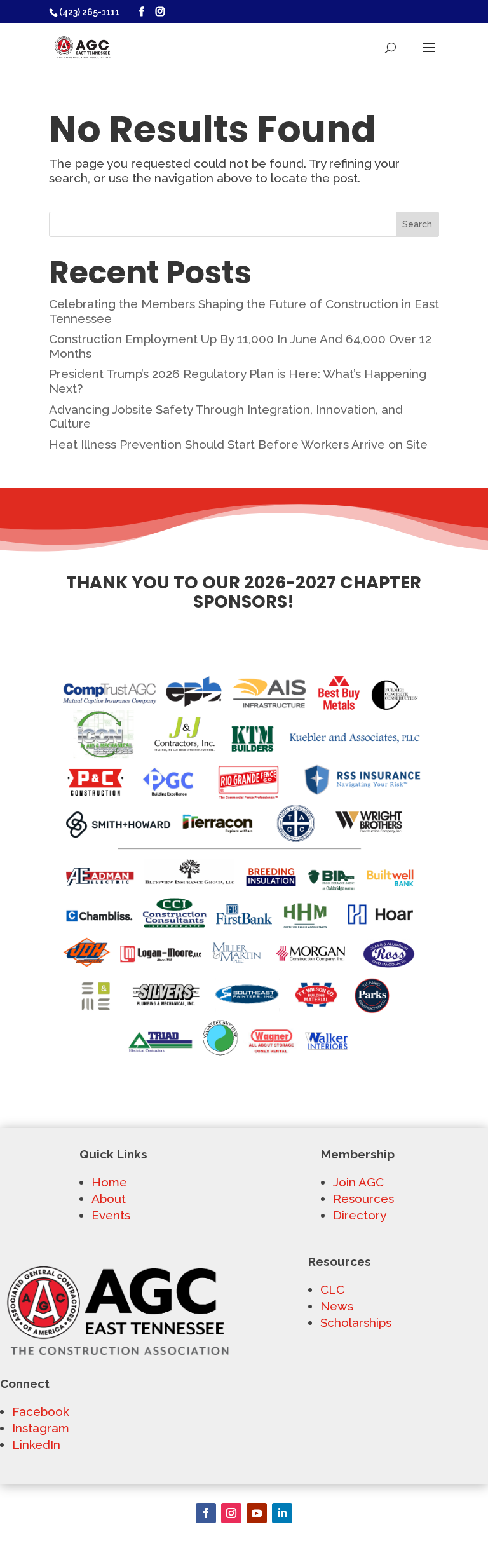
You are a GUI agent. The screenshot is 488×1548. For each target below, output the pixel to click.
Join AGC (358, 1182)
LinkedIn (36, 1444)
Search (417, 224)
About (109, 1198)
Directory (359, 1215)
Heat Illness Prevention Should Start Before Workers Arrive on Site (238, 444)
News (336, 1306)
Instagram (40, 1428)
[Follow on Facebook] (206, 1513)
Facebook (40, 1411)
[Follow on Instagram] (231, 1513)
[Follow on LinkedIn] (282, 1513)
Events (111, 1215)
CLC (332, 1289)
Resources (363, 1198)
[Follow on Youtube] (257, 1513)
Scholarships (355, 1322)
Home (109, 1182)
